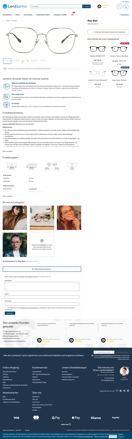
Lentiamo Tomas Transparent (97, 80)
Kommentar (8, 280)
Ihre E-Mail (8, 301)
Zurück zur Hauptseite (8, 430)
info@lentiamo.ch (108, 380)
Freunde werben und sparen (70, 377)
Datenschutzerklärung (85, 436)
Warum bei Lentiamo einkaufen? (42, 405)
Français (127, 1)
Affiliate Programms (68, 380)
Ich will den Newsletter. (122, 352)
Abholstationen (7, 380)
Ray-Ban (14, 20)
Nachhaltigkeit (36, 407)
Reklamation (36, 380)
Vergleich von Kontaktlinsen (11, 402)
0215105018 (110, 378)
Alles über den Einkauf (9, 372)
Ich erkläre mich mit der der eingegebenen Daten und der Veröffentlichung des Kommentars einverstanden (40, 308)
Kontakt (34, 410)
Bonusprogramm (67, 374)
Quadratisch (33, 189)
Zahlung (5, 374)
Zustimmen (113, 436)
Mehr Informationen (101, 436)
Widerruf (35, 377)
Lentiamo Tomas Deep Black (119, 56)
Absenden (10, 313)
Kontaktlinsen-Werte (9, 399)
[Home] (3, 20)
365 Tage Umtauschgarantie (41, 374)
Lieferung (6, 377)
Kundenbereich (36, 372)
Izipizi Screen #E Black (119, 80)
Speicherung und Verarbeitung (29, 308)
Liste (94, 434)
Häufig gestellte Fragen (39, 382)
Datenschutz (6, 388)
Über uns (35, 399)
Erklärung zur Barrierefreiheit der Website (15, 385)
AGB (4, 382)
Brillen (8, 20)
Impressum (35, 397)
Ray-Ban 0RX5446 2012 (97, 56)
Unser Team (36, 402)
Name (7, 294)
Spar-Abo (65, 372)
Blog (4, 397)
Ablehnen (121, 436)
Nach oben (18, 430)
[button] (7, 61)
